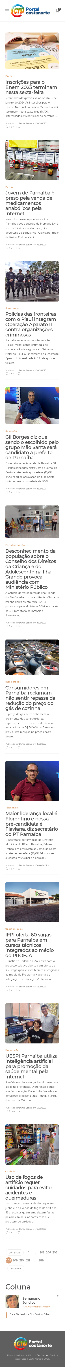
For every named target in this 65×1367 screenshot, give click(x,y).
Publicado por (18, 123)
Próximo (16, 1268)
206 (48, 1252)
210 (22, 1260)
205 (42, 1252)
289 (41, 1260)
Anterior (14, 1252)
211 (28, 1260)
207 (55, 1252)
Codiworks (42, 1355)
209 (15, 1260)
